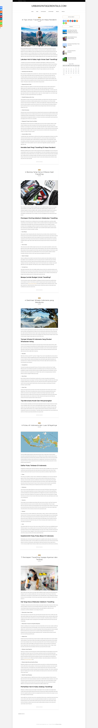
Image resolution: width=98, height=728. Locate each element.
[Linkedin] (1, 14)
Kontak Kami (43, 11)
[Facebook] (1, 7)
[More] (1, 26)
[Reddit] (1, 12)
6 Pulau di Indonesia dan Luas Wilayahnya (39, 425)
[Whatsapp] (1, 23)
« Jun (71, 77)
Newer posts (21, 713)
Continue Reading (39, 161)
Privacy (57, 11)
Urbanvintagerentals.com (49, 6)
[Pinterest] (1, 16)
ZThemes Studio (58, 724)
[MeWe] (1, 19)
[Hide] (0, 27)
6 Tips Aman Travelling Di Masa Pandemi (39, 20)
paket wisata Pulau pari (28, 659)
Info (39, 17)
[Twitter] (1, 10)
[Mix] (1, 21)
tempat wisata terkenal (32, 283)
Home (32, 11)
